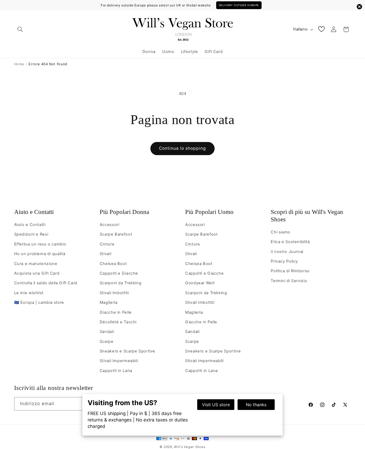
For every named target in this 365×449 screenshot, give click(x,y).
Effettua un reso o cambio (40, 244)
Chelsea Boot (113, 263)
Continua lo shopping (182, 148)
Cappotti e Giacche (119, 273)
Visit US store (216, 404)
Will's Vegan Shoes (189, 447)
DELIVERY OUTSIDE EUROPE (239, 5)
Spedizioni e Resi (31, 234)
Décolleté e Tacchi (118, 322)
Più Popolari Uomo (209, 212)
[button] (20, 29)
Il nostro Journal (287, 251)
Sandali (107, 331)
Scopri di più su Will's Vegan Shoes (307, 216)
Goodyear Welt (200, 283)
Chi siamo (280, 232)
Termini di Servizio (289, 280)
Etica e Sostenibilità (290, 241)
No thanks (256, 404)
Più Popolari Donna (124, 212)
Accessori (109, 224)
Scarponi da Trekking (121, 283)
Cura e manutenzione (35, 263)
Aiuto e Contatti (34, 212)
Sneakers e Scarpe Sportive (127, 351)
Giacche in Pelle (116, 312)
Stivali (105, 253)
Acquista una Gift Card (37, 273)
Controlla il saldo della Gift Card (45, 283)
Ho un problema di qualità (39, 253)
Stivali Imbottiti (114, 292)
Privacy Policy (284, 261)
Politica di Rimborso (290, 270)
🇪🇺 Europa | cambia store (39, 302)
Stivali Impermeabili (119, 360)
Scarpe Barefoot (116, 234)
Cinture (107, 244)
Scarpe (107, 341)
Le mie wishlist (29, 292)
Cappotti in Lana (116, 370)
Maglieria (109, 302)
